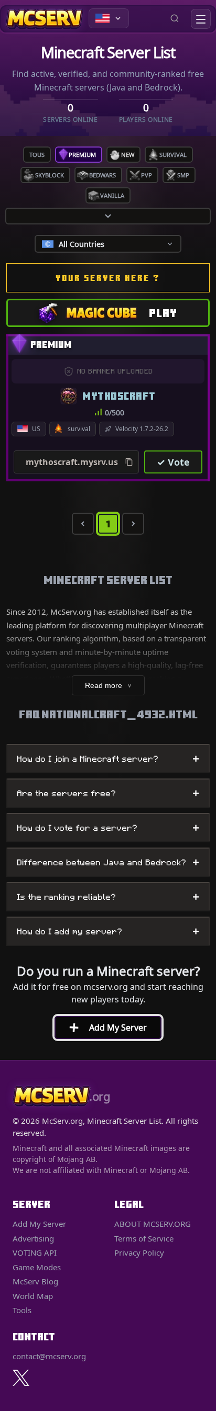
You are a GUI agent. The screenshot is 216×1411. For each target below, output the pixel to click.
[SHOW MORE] (108, 216)
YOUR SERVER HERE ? (108, 278)
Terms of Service (144, 1238)
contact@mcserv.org (49, 1356)
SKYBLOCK (49, 175)
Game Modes (37, 1267)
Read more (108, 685)
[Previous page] (83, 524)
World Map (33, 1296)
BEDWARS (102, 175)
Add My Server (103, 1027)
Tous (37, 155)
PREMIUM (82, 155)
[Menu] (201, 19)
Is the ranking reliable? (108, 896)
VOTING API (35, 1252)
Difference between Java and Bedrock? (108, 862)
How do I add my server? (108, 931)
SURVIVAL (173, 155)
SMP (183, 175)
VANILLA (112, 195)
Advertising (33, 1238)
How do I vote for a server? (108, 827)
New (127, 155)
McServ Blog (35, 1281)
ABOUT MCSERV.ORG (152, 1223)
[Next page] (133, 524)
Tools (22, 1310)
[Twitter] (21, 1378)
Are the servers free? (108, 793)
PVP (146, 175)
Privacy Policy (139, 1252)
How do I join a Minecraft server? (108, 758)
